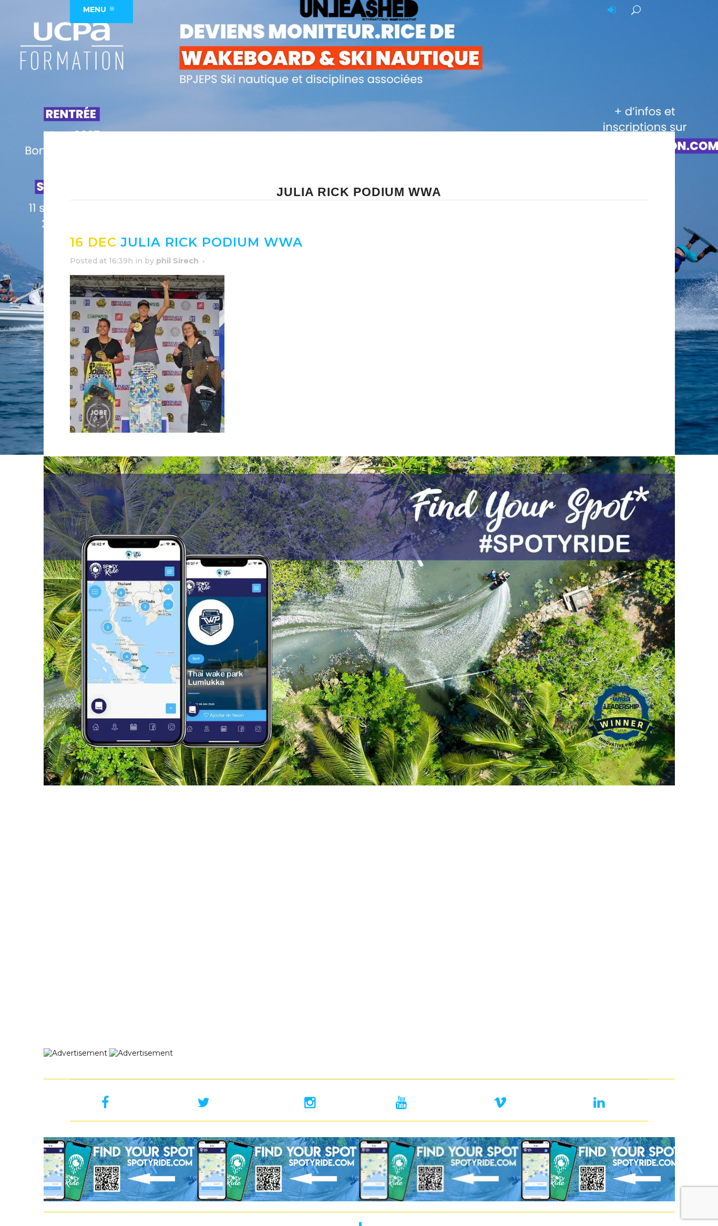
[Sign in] (609, 10)
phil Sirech (177, 260)
